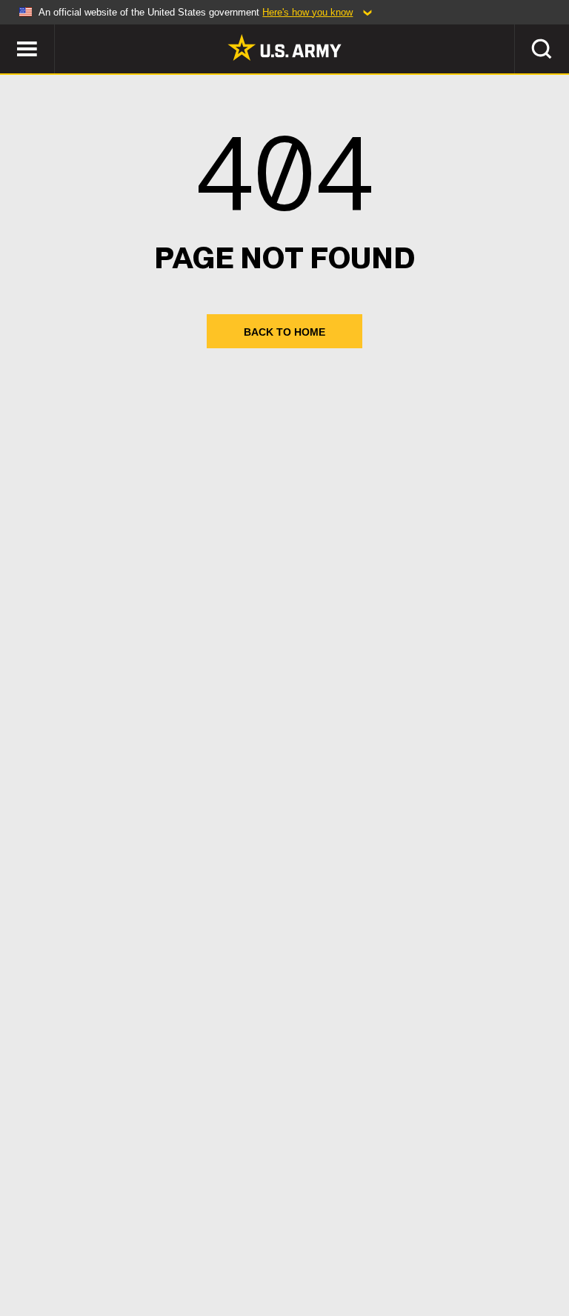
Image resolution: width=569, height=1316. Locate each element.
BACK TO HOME (284, 332)
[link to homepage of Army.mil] (284, 47)
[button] (8, 31)
